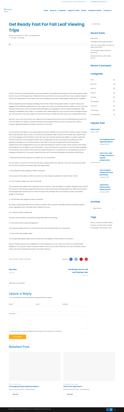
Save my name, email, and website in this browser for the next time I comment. (36, 331)
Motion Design (107, 225)
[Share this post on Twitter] (76, 259)
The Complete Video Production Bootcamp (106, 172)
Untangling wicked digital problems (102, 42)
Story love (94, 106)
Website (65, 304)
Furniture (93, 225)
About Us (53, 10)
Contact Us (107, 10)
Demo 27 (93, 88)
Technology (20, 38)
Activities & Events (95, 10)
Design (21, 259)
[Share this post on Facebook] (71, 259)
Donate (83, 10)
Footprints (62, 10)
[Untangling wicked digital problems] (35, 366)
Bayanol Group (46, 409)
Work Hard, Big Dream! (72, 386)
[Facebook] (107, 409)
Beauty (93, 222)
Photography (95, 101)
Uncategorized (95, 115)
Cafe (92, 80)
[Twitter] (111, 409)
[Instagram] (114, 409)
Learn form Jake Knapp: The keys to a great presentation (107, 156)
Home (46, 10)
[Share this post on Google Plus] (86, 259)
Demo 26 (93, 84)
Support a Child (73, 10)
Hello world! (94, 38)
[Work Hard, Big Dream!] (89, 366)
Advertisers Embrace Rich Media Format (105, 187)
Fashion (110, 222)
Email (38, 304)
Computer (15, 259)
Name (11, 304)
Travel (109, 228)
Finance (93, 93)
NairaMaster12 (35, 35)
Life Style (13, 38)
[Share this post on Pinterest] (81, 259)
